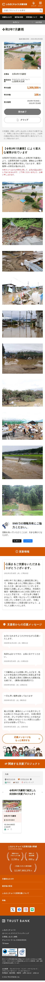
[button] (40, 4)
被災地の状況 (19, 17)
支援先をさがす (7, 17)
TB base (5, 943)
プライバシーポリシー (9, 971)
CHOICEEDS (21, 940)
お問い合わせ (27, 973)
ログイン (16, 22)
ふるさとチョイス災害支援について (15, 893)
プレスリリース (15, 969)
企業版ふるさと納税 (9, 937)
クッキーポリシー (24, 971)
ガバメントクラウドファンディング (15, 933)
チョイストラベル (9, 940)
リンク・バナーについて (29, 969)
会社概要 (5, 969)
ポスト (18, 541)
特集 (41, 17)
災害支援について (31, 17)
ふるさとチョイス (9, 930)
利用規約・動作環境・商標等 (11, 973)
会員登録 (39, 22)
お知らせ (36, 973)
